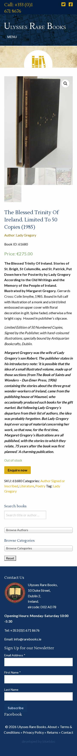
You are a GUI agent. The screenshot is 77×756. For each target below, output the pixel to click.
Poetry (40, 486)
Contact (67, 732)
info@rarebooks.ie (27, 639)
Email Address (14, 655)
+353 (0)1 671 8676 (25, 630)
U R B (35, 26)
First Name (12, 672)
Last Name (11, 689)
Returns (52, 732)
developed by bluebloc (38, 741)
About (52, 727)
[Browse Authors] (38, 530)
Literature (26, 486)
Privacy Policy (33, 732)
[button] (65, 83)
